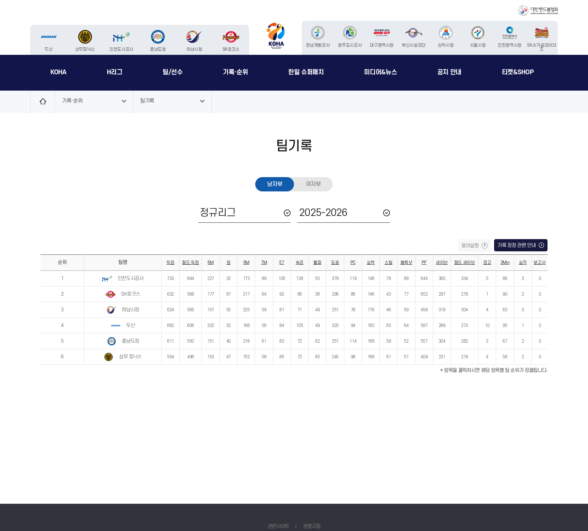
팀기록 (147, 101)
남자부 (274, 184)
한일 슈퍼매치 (306, 72)
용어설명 (470, 246)
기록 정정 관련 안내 (517, 245)
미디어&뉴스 (380, 72)
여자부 (313, 184)
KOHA (58, 72)
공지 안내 (449, 72)
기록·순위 (235, 72)
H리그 (114, 72)
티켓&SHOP (518, 72)
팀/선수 (173, 72)
